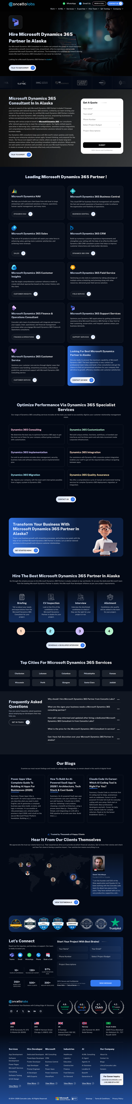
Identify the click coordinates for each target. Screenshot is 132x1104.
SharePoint (49, 1076)
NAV (47, 1065)
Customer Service (22, 380)
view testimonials (63, 902)
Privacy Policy (61, 985)
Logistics (67, 1058)
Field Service (78, 294)
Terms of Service (72, 985)
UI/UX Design (14, 1079)
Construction (68, 1065)
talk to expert (18, 155)
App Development (16, 1054)
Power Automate (51, 1073)
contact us (63, 499)
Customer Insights (22, 294)
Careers (103, 1069)
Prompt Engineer (33, 1069)
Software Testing (15, 1075)
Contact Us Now (79, 380)
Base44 (85, 1073)
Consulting (13, 1072)
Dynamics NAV (20, 214)
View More (13, 1086)
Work (52, 9)
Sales (16, 253)
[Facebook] (17, 1011)
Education (67, 1062)
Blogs (102, 1062)
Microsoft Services (16, 1068)
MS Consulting (50, 1054)
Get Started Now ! (23, 550)
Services (70, 9)
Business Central (80, 214)
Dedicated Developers (35, 1054)
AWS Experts (32, 1076)
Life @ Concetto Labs (108, 1065)
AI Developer (32, 1073)
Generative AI (87, 1076)
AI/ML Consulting (88, 1054)
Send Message (105, 983)
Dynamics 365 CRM (80, 253)
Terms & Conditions (102, 1099)
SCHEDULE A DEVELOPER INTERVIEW (63, 645)
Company (117, 9)
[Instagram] (11, 1011)
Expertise (81, 9)
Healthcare (68, 1054)
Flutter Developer (33, 1062)
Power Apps (49, 1069)
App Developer (32, 1065)
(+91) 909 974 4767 (111, 1082)
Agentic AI (86, 1062)
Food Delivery (69, 1073)
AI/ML (60, 9)
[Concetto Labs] (22, 4)
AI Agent (85, 1058)
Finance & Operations (24, 337)
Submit (102, 145)
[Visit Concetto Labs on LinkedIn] (28, 1011)
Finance (67, 1069)
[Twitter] (23, 1011)
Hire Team (93, 9)
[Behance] (34, 1011)
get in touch (18, 722)
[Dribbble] (40, 1011)
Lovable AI (86, 1069)
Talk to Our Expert (20, 68)
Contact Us (113, 3)
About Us (103, 1054)
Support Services (80, 337)
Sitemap (89, 1099)
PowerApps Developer (35, 1058)
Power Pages (14, 1064)
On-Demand (68, 1076)
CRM (47, 1058)
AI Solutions (86, 1065)
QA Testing (105, 9)
